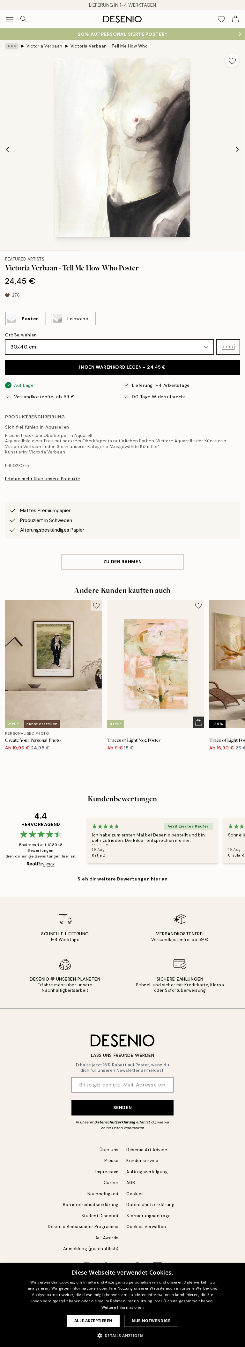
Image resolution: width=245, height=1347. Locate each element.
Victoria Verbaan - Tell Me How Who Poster (109, 46)
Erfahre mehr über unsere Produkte (42, 479)
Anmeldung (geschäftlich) (91, 1248)
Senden (122, 1107)
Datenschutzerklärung (114, 1122)
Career (111, 1182)
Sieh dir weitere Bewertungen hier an (122, 879)
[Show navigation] (10, 19)
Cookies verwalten (146, 1226)
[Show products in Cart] (235, 19)
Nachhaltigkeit (103, 1193)
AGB (130, 1182)
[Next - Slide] (237, 149)
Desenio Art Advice (146, 1149)
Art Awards (107, 1237)
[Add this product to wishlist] (232, 60)
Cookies (135, 1193)
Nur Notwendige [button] (151, 1320)
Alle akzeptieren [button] (93, 1320)
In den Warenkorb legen (122, 367)
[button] (228, 347)
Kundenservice (142, 1160)
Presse (111, 1160)
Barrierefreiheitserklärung (91, 1204)
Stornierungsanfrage (148, 1215)
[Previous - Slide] (8, 149)
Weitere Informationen (122, 1307)
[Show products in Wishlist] (221, 19)
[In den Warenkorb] (198, 722)
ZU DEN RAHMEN (122, 561)
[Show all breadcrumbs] (12, 46)
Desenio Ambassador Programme (83, 1226)
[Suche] (24, 19)
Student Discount (100, 1215)
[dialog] (122, 1305)
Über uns (109, 1149)
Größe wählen (21, 335)
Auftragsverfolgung (147, 1171)
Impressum (107, 1171)
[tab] (41, 248)
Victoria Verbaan (44, 46)
